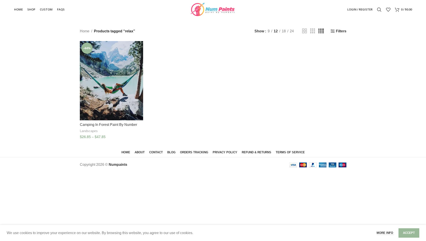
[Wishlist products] (388, 9)
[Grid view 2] (304, 31)
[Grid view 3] (312, 31)
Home (84, 31)
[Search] (379, 9)
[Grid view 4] (321, 31)
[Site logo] (213, 9)
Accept (409, 233)
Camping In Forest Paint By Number (108, 125)
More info (385, 233)
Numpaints (118, 164)
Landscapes (89, 131)
